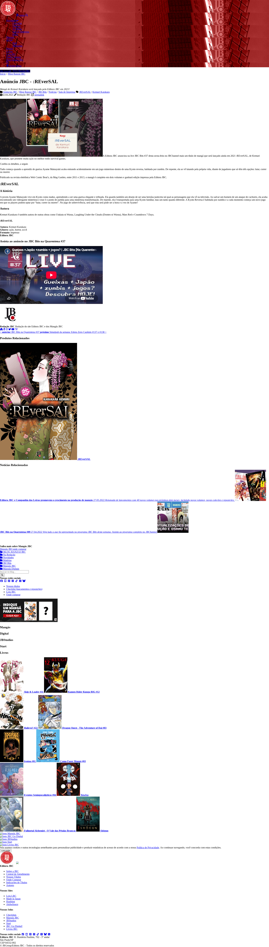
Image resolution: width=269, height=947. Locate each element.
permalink (39, 94)
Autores (10, 885)
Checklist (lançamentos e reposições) (24, 589)
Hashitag (10, 901)
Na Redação (8, 554)
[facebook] (4, 329)
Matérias (7, 560)
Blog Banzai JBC (16, 74)
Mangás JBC (6, 549)
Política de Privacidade (148, 847)
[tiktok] (16, 581)
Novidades (8, 557)
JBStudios (11, 920)
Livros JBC (12, 929)
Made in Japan (13, 898)
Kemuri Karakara (101, 92)
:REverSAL (85, 92)
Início (3, 74)
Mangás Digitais (10, 568)
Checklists (11, 915)
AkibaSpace (12, 904)
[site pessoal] (1, 329)
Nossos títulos (13, 586)
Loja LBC (11, 896)
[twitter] (9, 329)
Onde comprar (13, 594)
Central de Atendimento (18, 874)
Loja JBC (11, 592)
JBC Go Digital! (14, 926)
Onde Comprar (13, 879)
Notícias (53, 92)
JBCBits (42, 92)
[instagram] (7, 329)
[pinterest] (9, 581)
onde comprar (19, 549)
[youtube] (13, 329)
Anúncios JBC (10, 92)
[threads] (20, 581)
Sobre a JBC (12, 871)
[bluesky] (24, 581)
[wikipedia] (16, 329)
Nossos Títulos (13, 877)
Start (8, 923)
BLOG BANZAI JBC (14, 552)
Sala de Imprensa (67, 92)
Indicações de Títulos (16, 882)
